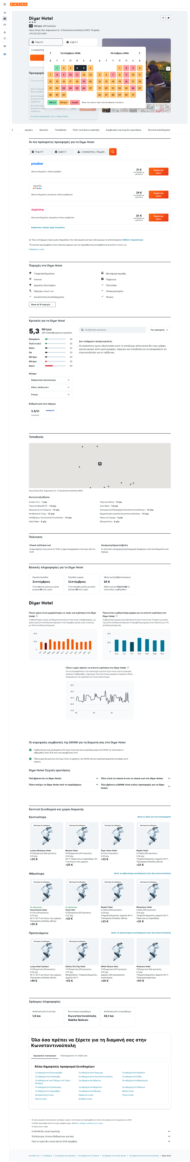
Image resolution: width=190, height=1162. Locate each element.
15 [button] (57, 81)
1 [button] (119, 68)
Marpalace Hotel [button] (144, 907)
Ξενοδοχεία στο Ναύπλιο (133, 1072)
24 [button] (70, 88)
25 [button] (77, 88)
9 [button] (63, 74)
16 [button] (64, 81)
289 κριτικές (49, 26)
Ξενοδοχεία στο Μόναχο (90, 1091)
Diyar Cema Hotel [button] (109, 850)
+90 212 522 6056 (38, 33)
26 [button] (83, 88)
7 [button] (50, 74)
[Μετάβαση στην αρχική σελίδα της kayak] (18, 4)
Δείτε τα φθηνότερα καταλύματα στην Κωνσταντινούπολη (142, 873)
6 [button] (90, 68)
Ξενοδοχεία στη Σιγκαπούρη (48, 1087)
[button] (5, 4)
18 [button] (77, 81)
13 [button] (90, 74)
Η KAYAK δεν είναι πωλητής (46, 1131)
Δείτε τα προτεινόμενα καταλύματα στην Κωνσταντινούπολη (141, 932)
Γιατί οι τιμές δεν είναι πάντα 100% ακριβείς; (54, 1141)
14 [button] (50, 81)
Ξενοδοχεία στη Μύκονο (90, 1080)
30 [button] (63, 94)
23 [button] (63, 88)
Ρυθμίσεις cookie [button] (36, 249)
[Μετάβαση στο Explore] (4, 32)
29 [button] (57, 94)
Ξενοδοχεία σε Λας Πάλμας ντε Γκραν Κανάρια (52, 1082)
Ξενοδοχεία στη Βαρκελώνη (135, 1080)
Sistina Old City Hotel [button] (75, 966)
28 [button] (50, 94)
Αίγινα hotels (41, 1099)
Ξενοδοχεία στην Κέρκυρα (91, 1072)
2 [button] (63, 68)
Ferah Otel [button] (70, 910)
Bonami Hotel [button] (72, 850)
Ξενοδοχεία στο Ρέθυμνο (133, 1087)
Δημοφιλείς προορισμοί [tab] (44, 1055)
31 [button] (133, 94)
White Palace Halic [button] (109, 966)
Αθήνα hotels (128, 1091)
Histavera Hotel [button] (143, 966)
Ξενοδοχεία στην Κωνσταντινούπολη (96, 1076)
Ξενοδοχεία (47, 1156)
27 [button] (90, 88)
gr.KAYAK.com (34, 1156)
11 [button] (77, 74)
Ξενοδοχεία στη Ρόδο (132, 1076)
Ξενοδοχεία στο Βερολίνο (90, 1087)
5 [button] (83, 68)
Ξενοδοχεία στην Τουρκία (89, 1156)
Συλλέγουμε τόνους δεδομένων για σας (53, 1136)
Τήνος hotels (127, 1095)
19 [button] (84, 81)
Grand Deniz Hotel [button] (38, 910)
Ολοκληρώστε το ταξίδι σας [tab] (74, 1055)
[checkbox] (43, 413)
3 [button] (70, 68)
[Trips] (4, 46)
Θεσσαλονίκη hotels (44, 1095)
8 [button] (57, 74)
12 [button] (84, 74)
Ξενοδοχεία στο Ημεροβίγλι (47, 1091)
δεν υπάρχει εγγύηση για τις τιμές (89, 1123)
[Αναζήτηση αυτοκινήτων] (4, 24)
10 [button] (70, 74)
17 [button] (70, 81)
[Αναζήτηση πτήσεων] (4, 13)
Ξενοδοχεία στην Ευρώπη (65, 1156)
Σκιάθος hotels (85, 1099)
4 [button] (77, 68)
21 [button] (50, 88)
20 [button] (90, 81)
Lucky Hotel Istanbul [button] (39, 966)
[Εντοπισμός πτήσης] (4, 38)
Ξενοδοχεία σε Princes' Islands (114, 1156)
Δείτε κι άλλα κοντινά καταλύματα (154, 817)
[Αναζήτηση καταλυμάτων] (4, 18)
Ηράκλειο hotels (86, 1095)
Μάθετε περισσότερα (133, 240)
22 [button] (57, 88)
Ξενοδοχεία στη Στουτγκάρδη (48, 1072)
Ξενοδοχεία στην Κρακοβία (47, 1076)
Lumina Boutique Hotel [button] (40, 850)
